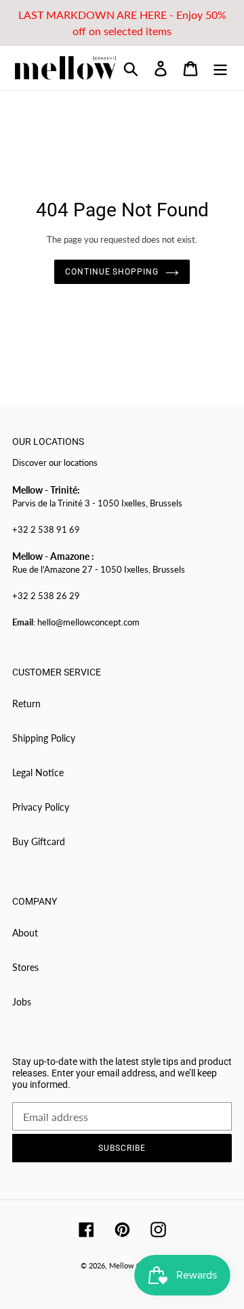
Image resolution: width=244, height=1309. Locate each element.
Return (26, 703)
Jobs (21, 1001)
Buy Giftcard (38, 841)
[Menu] (220, 68)
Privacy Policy (40, 807)
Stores (25, 967)
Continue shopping (112, 272)
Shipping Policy (43, 738)
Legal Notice (38, 772)
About (25, 932)
